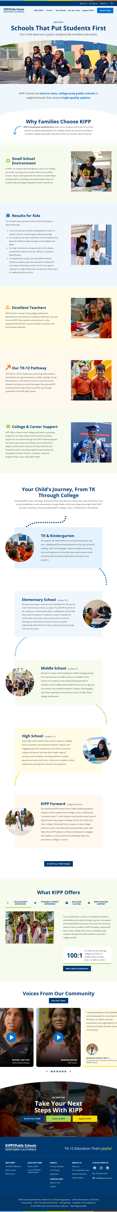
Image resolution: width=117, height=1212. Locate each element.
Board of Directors (79, 1174)
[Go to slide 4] (60, 1071)
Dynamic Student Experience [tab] (50, 903)
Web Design (75, 1206)
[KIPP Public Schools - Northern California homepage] (14, 10)
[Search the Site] (112, 3)
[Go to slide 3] (57, 1071)
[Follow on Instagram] (101, 1168)
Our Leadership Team (80, 1170)
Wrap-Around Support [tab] (101, 903)
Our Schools (55, 1170)
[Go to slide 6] (65, 1071)
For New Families (57, 1166)
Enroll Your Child (32, 1118)
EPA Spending (65, 1203)
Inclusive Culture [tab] (76, 903)
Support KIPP (85, 1118)
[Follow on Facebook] (94, 1168)
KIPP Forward (10, 1170)
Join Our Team (58, 1000)
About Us (83, 4)
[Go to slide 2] (54, 1071)
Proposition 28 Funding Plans (84, 1203)
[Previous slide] (47, 1071)
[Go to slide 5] (63, 1071)
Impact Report (77, 1178)
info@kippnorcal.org (104, 1178)
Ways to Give (55, 1183)
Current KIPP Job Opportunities (34, 1171)
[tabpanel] (58, 941)
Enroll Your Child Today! (58, 863)
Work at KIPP (33, 1166)
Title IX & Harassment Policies (46, 1203)
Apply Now (54, 1174)
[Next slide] (70, 1071)
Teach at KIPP (58, 1118)
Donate (53, 1186)
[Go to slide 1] (52, 1071)
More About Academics (77, 968)
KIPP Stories (10, 1174)
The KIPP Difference (13, 1166)
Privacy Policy (26, 1203)
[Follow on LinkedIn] (107, 1168)
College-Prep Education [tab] (20, 903)
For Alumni (93, 4)
